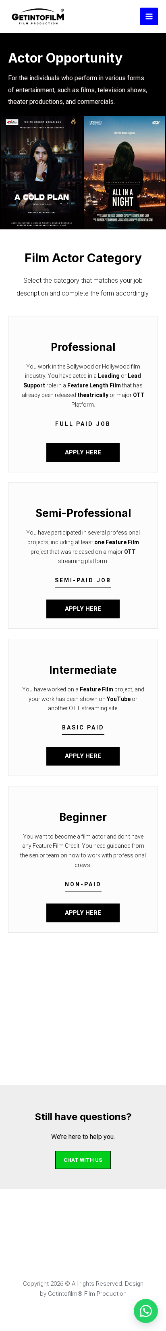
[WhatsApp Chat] (146, 1311)
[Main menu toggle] (149, 16)
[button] (83, 426)
